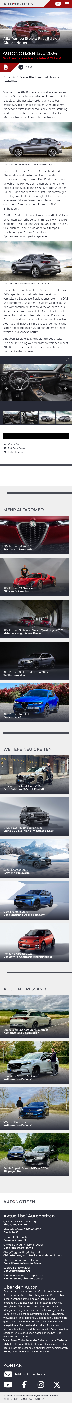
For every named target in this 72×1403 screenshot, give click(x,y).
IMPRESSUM (20, 1399)
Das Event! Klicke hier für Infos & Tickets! (32, 58)
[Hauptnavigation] (66, 3)
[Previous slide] (6, 388)
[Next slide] (65, 388)
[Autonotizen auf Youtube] (8, 1386)
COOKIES (7, 1399)
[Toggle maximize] (68, 360)
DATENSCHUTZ (36, 1399)
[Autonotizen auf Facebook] (24, 1386)
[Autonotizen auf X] (57, 1386)
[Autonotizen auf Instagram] (40, 1386)
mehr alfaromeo (23, 509)
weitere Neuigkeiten (27, 749)
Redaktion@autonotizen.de (29, 1374)
